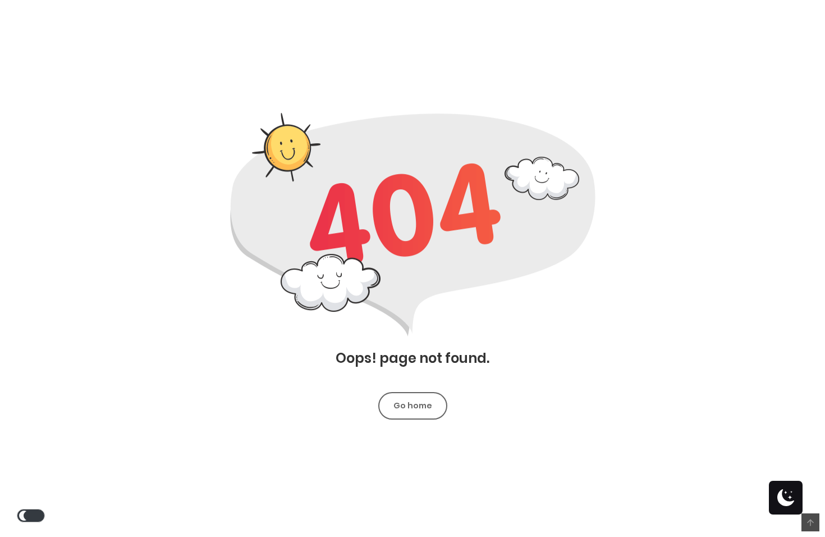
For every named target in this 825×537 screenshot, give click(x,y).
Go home (412, 405)
